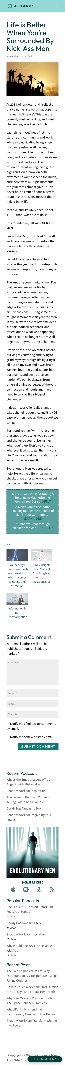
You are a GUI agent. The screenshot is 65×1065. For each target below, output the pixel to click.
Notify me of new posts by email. (32, 737)
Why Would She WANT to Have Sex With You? (29, 948)
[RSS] (52, 890)
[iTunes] (13, 890)
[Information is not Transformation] (17, 599)
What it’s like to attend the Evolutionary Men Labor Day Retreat (31, 1012)
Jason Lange (15, 56)
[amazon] (39, 890)
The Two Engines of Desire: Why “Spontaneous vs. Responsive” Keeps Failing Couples (31, 976)
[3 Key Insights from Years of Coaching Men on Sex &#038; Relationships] (41, 555)
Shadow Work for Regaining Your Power (28, 817)
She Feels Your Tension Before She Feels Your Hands (30, 909)
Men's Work (27, 56)
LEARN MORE (32, 518)
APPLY (46, 501)
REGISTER (46, 527)
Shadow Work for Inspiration (26, 790)
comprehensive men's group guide (28, 1037)
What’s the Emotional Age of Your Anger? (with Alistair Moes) (29, 782)
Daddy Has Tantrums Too (23, 808)
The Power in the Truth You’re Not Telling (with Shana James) (29, 799)
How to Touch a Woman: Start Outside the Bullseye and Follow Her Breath (32, 989)
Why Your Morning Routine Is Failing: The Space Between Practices (31, 1000)
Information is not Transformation (17, 612)
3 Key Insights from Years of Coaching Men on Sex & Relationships (42, 573)
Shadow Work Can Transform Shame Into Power (31, 1023)
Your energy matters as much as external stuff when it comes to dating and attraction (17, 575)
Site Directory (24, 1060)
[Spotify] (26, 890)
